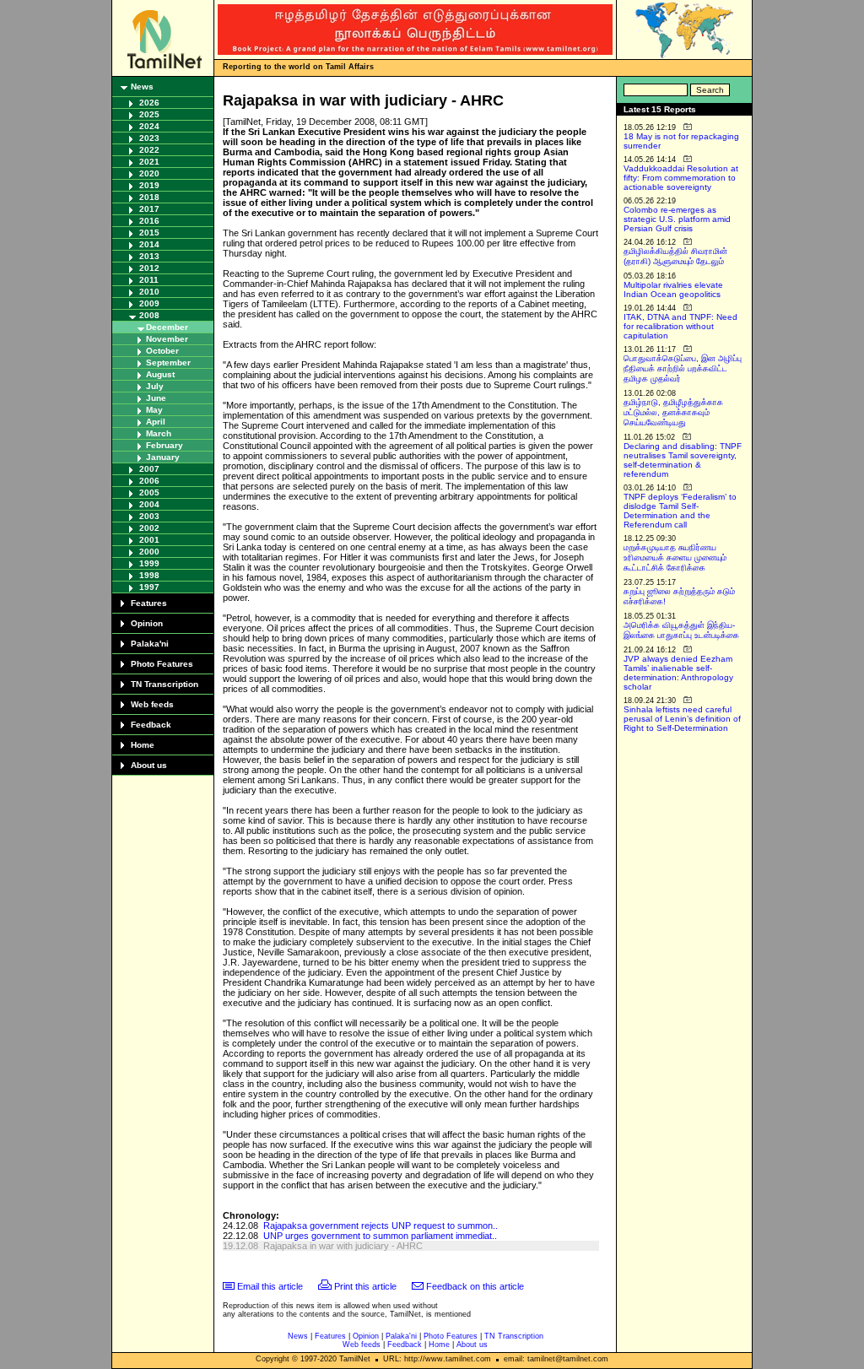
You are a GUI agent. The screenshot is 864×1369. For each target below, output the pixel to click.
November (167, 339)
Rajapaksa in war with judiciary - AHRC (343, 1246)
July (155, 386)
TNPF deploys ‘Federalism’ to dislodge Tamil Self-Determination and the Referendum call (680, 510)
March (158, 433)
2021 (149, 161)
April (155, 421)
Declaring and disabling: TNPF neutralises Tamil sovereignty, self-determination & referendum (683, 460)
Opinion (147, 623)
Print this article (365, 1286)
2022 (149, 149)
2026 (149, 102)
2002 (149, 528)
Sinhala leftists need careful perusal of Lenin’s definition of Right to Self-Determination (682, 719)
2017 (149, 209)
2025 (149, 114)
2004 (149, 504)
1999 (149, 563)
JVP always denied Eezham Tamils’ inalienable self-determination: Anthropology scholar (678, 672)
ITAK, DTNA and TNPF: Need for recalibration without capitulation (680, 326)
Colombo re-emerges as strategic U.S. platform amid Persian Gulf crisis (677, 219)
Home (142, 744)
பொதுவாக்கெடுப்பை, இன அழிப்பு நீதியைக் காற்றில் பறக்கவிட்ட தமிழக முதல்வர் (683, 368)
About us (149, 765)
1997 (149, 587)
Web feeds (152, 704)
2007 (149, 468)
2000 (149, 551)
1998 (149, 575)
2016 (149, 220)
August (160, 374)
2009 (149, 303)
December (167, 327)
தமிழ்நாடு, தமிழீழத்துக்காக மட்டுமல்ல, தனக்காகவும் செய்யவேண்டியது (673, 412)
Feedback (151, 724)
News (142, 86)
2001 (149, 539)
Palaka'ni (150, 643)
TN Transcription (164, 684)
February (164, 445)
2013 (149, 256)
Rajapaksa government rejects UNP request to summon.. (380, 1225)
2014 (149, 244)
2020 (149, 173)
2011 (149, 279)
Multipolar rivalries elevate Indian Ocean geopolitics (673, 289)
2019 (149, 185)
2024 (149, 126)
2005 (149, 492)
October (162, 350)
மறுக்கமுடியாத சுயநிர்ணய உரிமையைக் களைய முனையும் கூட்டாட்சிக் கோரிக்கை (675, 557)
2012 (149, 268)
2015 (149, 232)
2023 (149, 138)
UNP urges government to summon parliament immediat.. (380, 1236)
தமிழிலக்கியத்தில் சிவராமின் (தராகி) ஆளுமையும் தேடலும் (675, 256)
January (163, 457)
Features (149, 603)
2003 (149, 516)
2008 (149, 315)
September (168, 362)
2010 (149, 291)
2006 (149, 480)
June (156, 398)
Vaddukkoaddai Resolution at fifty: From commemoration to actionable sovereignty (681, 178)
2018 (149, 197)
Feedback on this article (475, 1286)
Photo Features (162, 663)
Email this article (270, 1286)
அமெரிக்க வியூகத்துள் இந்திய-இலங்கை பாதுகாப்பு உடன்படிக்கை (681, 630)
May (154, 409)
